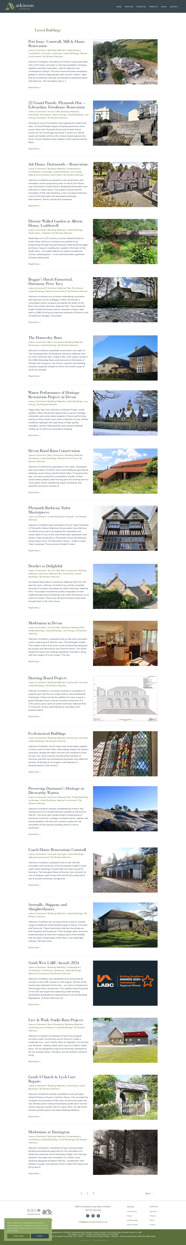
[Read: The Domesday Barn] (125, 357)
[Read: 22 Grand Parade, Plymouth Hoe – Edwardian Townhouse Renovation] (125, 123)
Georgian (62, 854)
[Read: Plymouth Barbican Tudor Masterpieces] (125, 527)
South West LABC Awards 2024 (53, 962)
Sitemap (114, 1236)
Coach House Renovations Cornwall (57, 849)
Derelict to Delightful (45, 565)
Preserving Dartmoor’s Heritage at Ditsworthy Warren (56, 790)
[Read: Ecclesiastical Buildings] (125, 753)
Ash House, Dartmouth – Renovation (58, 164)
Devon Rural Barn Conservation (54, 450)
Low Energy (76, 171)
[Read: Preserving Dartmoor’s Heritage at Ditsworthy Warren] (125, 808)
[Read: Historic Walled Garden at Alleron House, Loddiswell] (125, 241)
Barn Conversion (56, 342)
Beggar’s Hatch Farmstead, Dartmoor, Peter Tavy (50, 281)
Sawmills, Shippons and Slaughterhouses (47, 906)
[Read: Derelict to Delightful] (125, 586)
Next (149, 1193)
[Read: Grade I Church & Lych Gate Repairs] (125, 1097)
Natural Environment (38, 174)
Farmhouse (77, 288)
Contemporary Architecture (41, 1027)
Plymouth (41, 117)
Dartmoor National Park (59, 288)
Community (72, 682)
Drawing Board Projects (47, 677)
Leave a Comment (37, 50)
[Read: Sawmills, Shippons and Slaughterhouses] (125, 924)
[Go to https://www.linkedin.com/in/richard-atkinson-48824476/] (93, 1216)
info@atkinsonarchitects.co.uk (93, 1221)
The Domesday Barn (45, 337)
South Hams (56, 174)
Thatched (46, 233)
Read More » (34, 87)
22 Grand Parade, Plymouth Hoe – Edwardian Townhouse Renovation (56, 104)
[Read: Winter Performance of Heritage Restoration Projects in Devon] (125, 412)
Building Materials (57, 50)
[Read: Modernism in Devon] (125, 643)
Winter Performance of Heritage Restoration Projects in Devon (54, 394)
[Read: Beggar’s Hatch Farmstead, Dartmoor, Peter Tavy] (125, 299)
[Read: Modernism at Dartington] (125, 1152)
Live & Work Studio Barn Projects (55, 1019)
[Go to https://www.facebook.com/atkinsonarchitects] (87, 1216)
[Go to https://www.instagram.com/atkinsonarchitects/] (98, 1216)
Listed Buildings (71, 53)
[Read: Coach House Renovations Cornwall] (125, 869)
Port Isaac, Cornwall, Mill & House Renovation (56, 43)
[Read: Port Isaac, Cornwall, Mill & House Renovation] (125, 61)
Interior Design (59, 114)
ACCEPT (40, 1236)
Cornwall (46, 53)
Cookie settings (18, 1236)
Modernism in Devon (45, 622)
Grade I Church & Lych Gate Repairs (52, 1079)
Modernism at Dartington (48, 1131)
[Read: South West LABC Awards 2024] (125, 983)
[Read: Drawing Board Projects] (125, 698)
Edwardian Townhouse (39, 114)
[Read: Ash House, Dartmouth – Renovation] (125, 184)
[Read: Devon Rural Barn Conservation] (125, 470)
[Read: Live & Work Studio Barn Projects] (125, 1040)
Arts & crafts (54, 111)
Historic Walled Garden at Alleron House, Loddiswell (55, 223)
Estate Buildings (36, 630)
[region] (28, 1229)
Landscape (57, 53)
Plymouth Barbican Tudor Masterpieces (49, 510)
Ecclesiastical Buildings (47, 733)
